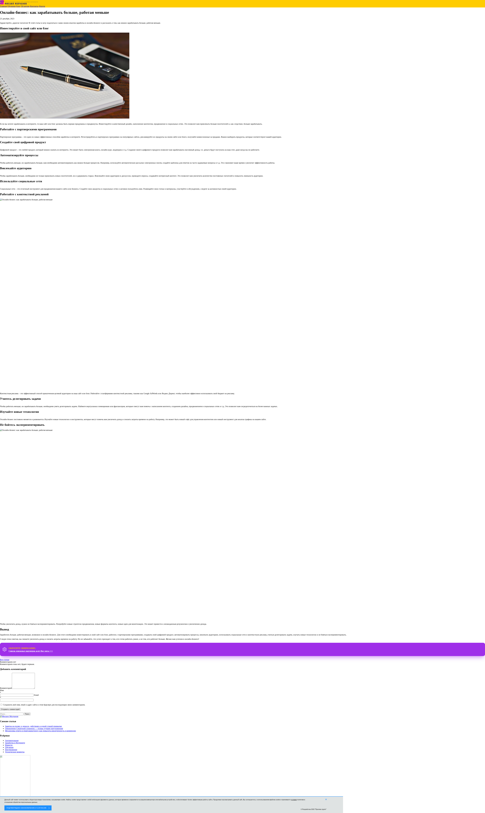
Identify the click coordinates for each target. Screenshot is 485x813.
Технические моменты (15, 752)
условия (294, 800)
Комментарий (6, 688)
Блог (18, 6)
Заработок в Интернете (15, 743)
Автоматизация (11, 740)
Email (36, 695)
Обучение (11, 6)
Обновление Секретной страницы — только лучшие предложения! (34, 728)
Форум (42, 6)
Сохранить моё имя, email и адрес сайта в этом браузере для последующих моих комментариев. (44, 705)
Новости (9, 745)
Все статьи (4, 660)
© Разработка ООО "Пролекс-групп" (313, 809)
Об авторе (25, 6)
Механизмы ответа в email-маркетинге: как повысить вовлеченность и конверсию (40, 731)
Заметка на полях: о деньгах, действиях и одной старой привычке (33, 726)
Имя (2, 690)
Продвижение (11, 750)
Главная (3, 6)
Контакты (34, 6)
